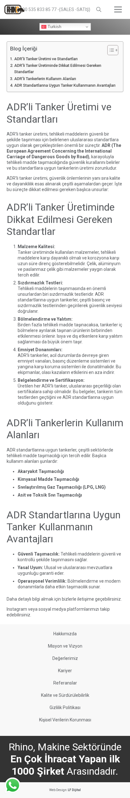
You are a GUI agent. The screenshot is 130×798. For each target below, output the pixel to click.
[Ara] (98, 9)
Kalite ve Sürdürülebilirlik (65, 695)
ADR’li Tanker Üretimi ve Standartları (46, 58)
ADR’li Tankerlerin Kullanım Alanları (45, 78)
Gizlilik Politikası (65, 707)
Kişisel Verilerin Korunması (65, 719)
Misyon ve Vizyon (65, 646)
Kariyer (65, 670)
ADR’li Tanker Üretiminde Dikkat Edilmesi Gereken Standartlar (57, 68)
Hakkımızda (65, 633)
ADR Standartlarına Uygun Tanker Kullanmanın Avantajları (64, 85)
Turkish (53, 26)
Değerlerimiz (65, 658)
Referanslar (65, 682)
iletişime (85, 599)
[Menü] (118, 9)
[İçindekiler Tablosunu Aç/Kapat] (110, 50)
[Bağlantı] (14, 9)
